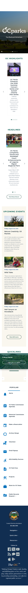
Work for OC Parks (15, 485)
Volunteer (12, 442)
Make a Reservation (15, 424)
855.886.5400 (14, 525)
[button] (3, 92)
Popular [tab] (14, 387)
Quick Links (13, 535)
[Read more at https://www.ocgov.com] (14, 515)
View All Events (14, 337)
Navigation (13, 530)
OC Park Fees (13, 468)
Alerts (11, 393)
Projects (11, 477)
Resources (13, 540)
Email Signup (13, 450)
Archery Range (14, 433)
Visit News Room (14, 196)
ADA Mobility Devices (16, 459)
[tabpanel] (14, 447)
